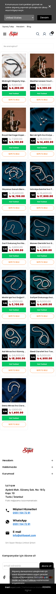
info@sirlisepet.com (24, 535)
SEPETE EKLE (14, 99)
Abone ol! (46, 566)
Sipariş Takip (8, 26)
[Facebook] (4, 577)
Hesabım (20, 26)
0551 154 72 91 (21, 512)
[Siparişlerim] (44, 34)
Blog (29, 26)
